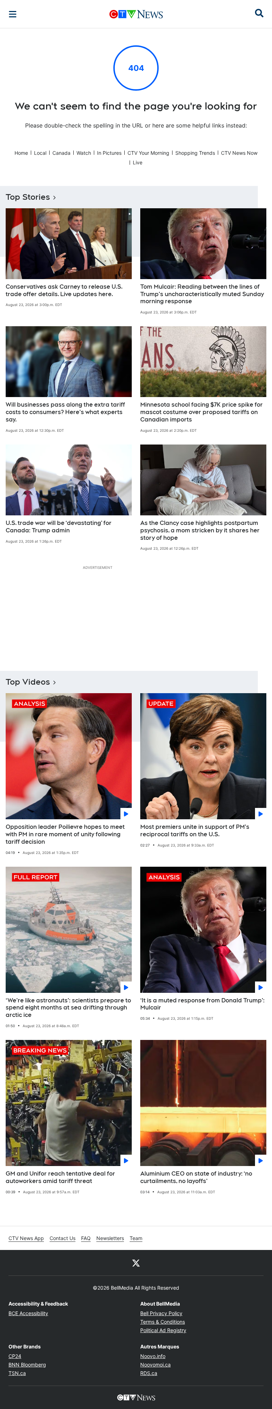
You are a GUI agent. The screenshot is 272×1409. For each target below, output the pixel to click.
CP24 (14, 1356)
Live (137, 162)
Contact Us (62, 1238)
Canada (61, 153)
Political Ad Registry (163, 1330)
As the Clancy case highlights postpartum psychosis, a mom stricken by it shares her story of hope (200, 530)
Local (40, 153)
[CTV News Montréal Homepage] (136, 14)
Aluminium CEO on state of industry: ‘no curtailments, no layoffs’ (196, 1177)
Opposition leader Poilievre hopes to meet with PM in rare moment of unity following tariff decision (65, 834)
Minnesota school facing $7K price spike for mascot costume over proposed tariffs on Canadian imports (201, 412)
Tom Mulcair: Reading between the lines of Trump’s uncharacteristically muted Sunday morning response (202, 294)
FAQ (86, 1238)
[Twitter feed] (136, 1262)
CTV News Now (239, 153)
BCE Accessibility (28, 1313)
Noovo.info (152, 1356)
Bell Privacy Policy (161, 1313)
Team (136, 1238)
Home (21, 153)
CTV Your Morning (148, 153)
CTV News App (26, 1238)
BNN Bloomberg (27, 1365)
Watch (83, 153)
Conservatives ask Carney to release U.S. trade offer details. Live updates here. (64, 290)
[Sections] (13, 14)
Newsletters (110, 1238)
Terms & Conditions (162, 1322)
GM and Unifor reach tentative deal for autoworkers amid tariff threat (60, 1177)
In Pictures (109, 153)
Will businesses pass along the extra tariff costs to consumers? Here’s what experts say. (65, 412)
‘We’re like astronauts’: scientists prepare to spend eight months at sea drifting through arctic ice (68, 1008)
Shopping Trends (195, 153)
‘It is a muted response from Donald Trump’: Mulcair (202, 1004)
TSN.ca (17, 1373)
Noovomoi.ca (155, 1365)
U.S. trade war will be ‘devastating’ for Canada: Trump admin (59, 527)
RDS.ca (148, 1373)
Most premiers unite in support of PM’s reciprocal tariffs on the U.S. (194, 831)
